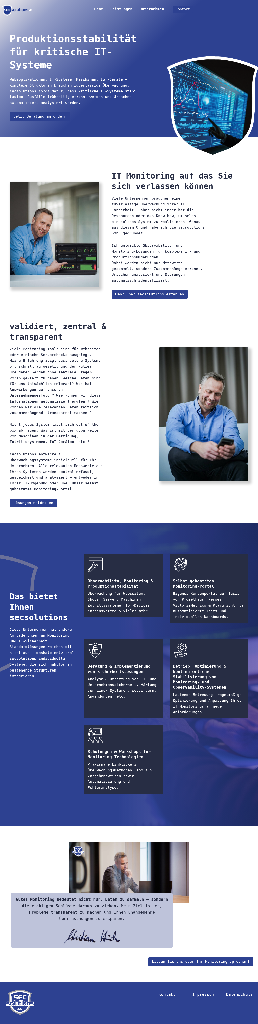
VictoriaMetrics (189, 605)
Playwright (224, 605)
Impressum (203, 994)
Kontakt (183, 9)
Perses (215, 599)
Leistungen (121, 9)
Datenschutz (239, 994)
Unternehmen (152, 9)
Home (98, 9)
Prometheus (193, 599)
